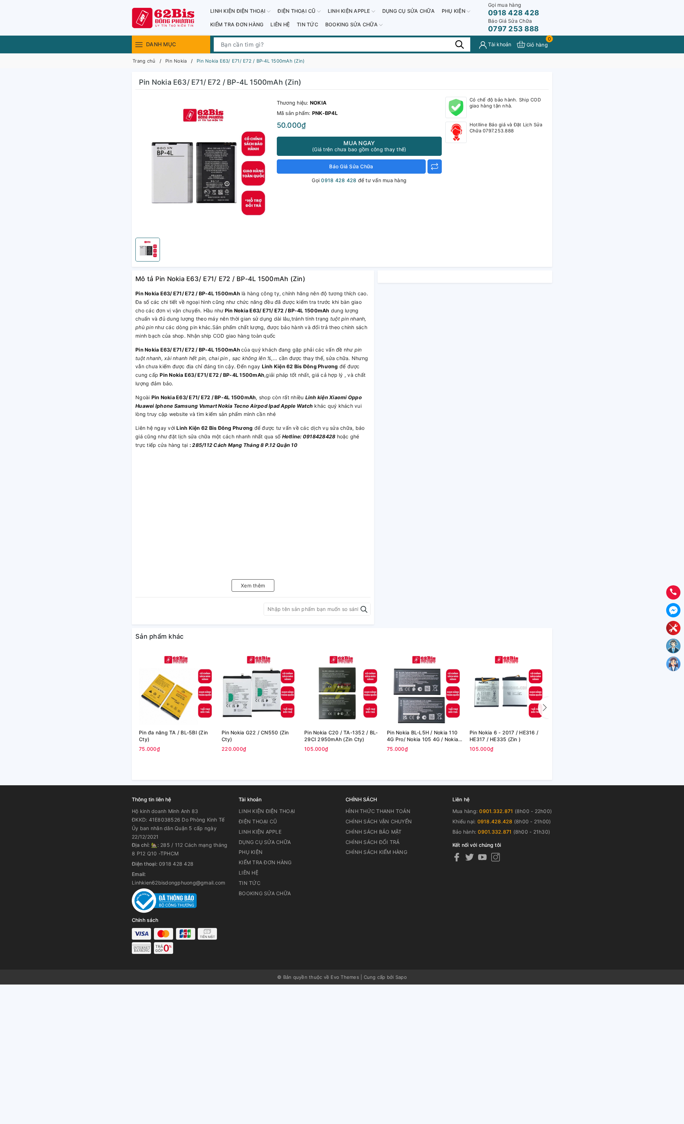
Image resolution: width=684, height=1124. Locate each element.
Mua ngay (359, 145)
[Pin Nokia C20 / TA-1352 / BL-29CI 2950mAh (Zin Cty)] (342, 688)
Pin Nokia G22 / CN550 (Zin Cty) (255, 736)
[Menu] (138, 44)
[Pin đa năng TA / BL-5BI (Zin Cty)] (176, 688)
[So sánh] (435, 166)
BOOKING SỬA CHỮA (352, 24)
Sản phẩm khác (159, 636)
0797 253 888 (513, 25)
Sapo (401, 977)
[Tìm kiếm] (459, 44)
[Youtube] (482, 857)
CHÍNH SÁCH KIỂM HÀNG (376, 852)
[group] (204, 165)
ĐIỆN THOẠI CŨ (297, 11)
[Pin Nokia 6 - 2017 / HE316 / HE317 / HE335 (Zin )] (507, 688)
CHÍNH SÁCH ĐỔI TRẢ (373, 842)
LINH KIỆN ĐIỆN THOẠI (238, 11)
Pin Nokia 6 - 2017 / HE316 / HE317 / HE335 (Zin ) (504, 736)
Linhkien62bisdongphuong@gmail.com (178, 883)
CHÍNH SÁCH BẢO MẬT (374, 832)
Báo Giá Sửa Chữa (351, 166)
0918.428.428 (495, 821)
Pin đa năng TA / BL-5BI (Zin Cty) (173, 736)
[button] (543, 707)
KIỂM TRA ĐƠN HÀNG (236, 24)
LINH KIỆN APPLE (350, 11)
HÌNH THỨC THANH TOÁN (378, 811)
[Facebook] (456, 857)
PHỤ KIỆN (454, 11)
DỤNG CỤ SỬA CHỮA (408, 11)
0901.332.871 (496, 811)
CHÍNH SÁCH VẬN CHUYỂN (379, 821)
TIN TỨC (307, 24)
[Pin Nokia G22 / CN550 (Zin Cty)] (259, 688)
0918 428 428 (513, 9)
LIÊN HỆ (280, 24)
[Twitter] (469, 857)
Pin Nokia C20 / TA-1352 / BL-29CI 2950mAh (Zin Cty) (341, 736)
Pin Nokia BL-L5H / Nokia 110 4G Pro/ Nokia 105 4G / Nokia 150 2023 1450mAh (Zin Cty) (422, 736)
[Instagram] (495, 857)
